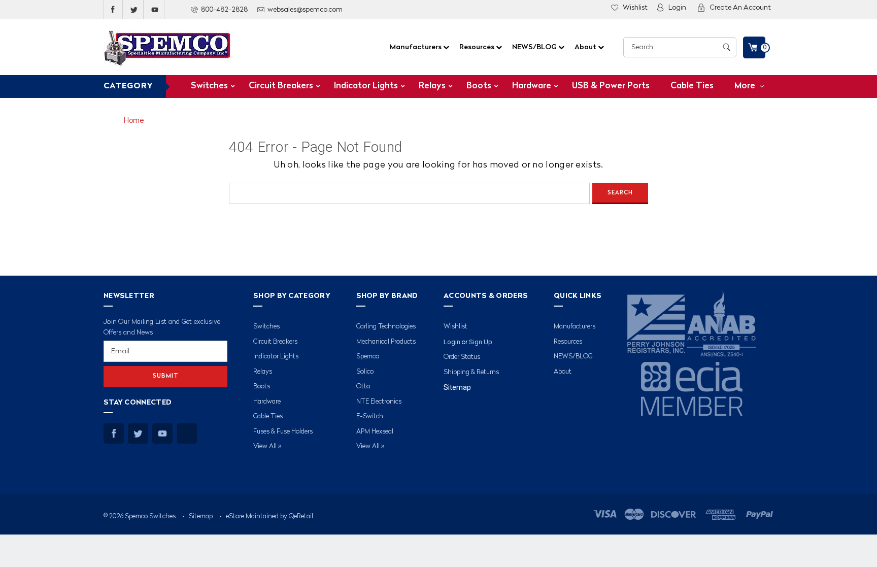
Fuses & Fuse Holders (283, 431)
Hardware (531, 86)
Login (677, 7)
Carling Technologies (386, 326)
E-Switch (369, 416)
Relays (432, 86)
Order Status (462, 357)
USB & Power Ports (611, 86)
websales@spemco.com (305, 9)
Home (134, 121)
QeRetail (301, 516)
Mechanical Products (386, 342)
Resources (477, 47)
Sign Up (480, 342)
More (745, 86)
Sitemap (457, 387)
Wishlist (635, 7)
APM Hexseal (374, 431)
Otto (363, 386)
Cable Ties (692, 86)
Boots (478, 86)
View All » (267, 446)
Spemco (367, 356)
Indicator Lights (366, 86)
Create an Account (740, 7)
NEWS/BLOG (535, 47)
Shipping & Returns (471, 372)
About (586, 47)
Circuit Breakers (281, 86)
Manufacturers (416, 47)
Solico (365, 372)
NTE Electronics (378, 401)
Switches (209, 86)
